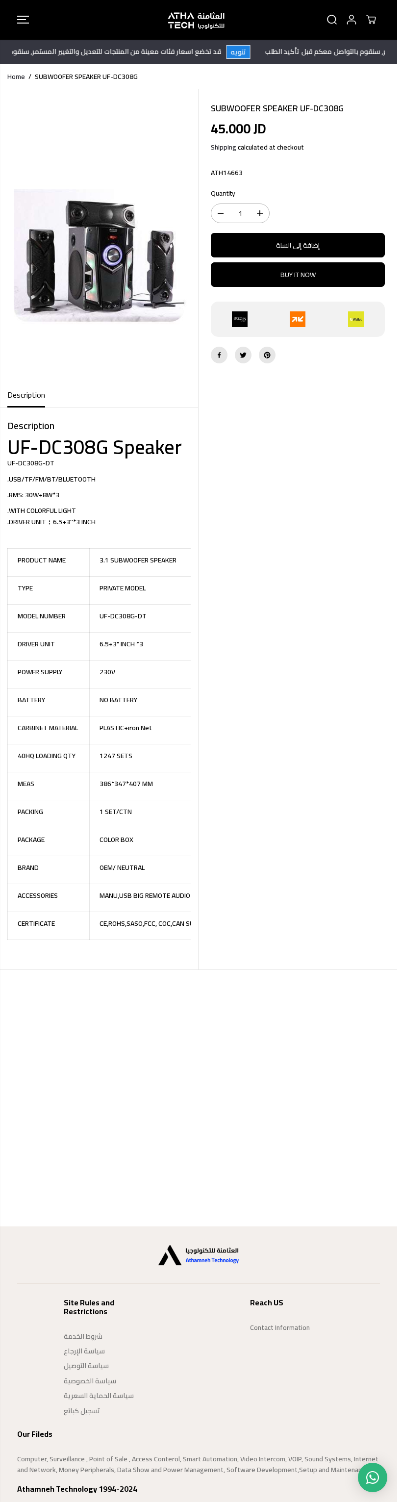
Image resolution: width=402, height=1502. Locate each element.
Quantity (223, 194)
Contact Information (280, 1327)
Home (16, 76)
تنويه (248, 52)
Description (26, 394)
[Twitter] (243, 355)
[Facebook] (219, 355)
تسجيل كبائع (82, 1410)
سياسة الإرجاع (84, 1351)
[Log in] (351, 19)
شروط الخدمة (83, 1336)
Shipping (223, 147)
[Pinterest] (267, 355)
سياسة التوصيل (86, 1365)
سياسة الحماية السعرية (99, 1395)
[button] (23, 20)
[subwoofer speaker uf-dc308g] (99, 236)
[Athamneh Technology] (196, 20)
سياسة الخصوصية (90, 1380)
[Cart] (371, 19)
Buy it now (298, 274)
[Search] (332, 19)
